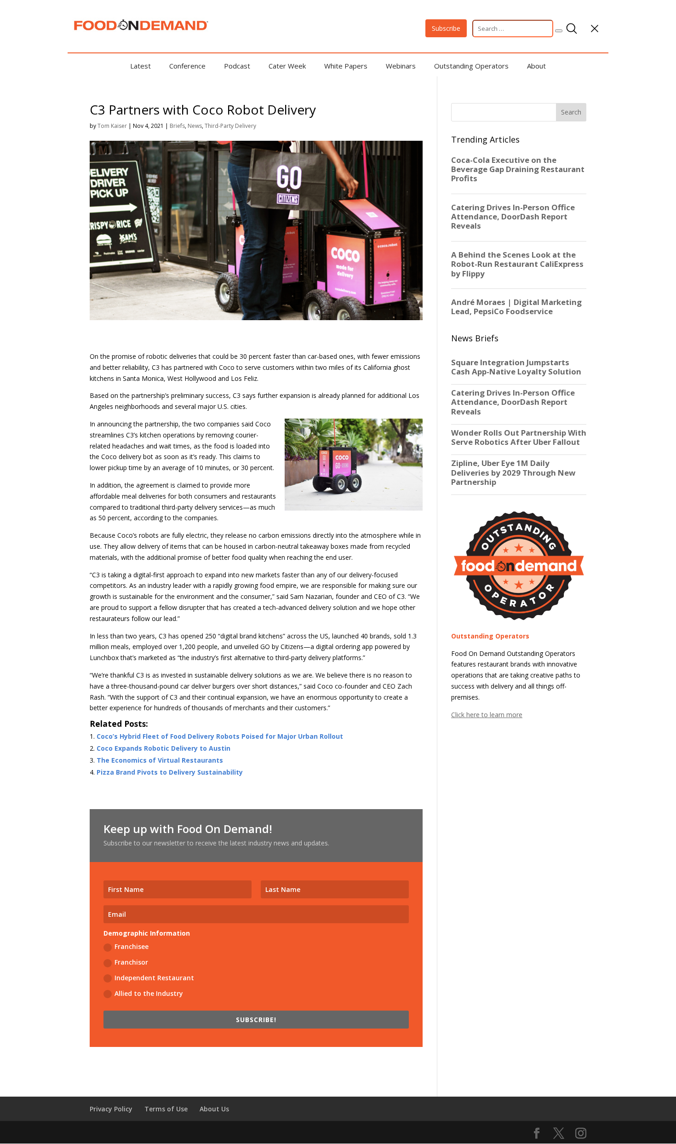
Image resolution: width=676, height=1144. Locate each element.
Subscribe (446, 28)
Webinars (401, 65)
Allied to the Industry (149, 993)
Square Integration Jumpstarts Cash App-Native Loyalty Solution (516, 367)
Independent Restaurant (154, 977)
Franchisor (131, 962)
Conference (187, 65)
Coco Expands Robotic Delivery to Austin (163, 748)
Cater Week (287, 65)
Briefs (177, 126)
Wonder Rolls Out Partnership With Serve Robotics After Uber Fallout (518, 437)
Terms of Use (166, 1108)
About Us (214, 1108)
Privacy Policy (111, 1108)
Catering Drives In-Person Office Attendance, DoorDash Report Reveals (513, 402)
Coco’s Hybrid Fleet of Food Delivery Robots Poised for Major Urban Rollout (220, 736)
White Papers (345, 65)
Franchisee (132, 946)
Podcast (237, 65)
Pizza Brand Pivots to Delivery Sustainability (170, 772)
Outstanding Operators (471, 65)
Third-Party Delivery (230, 126)
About (536, 65)
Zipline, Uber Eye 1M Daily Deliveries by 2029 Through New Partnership (513, 472)
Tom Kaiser (112, 126)
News (195, 126)
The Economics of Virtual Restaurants (160, 760)
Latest (140, 65)
